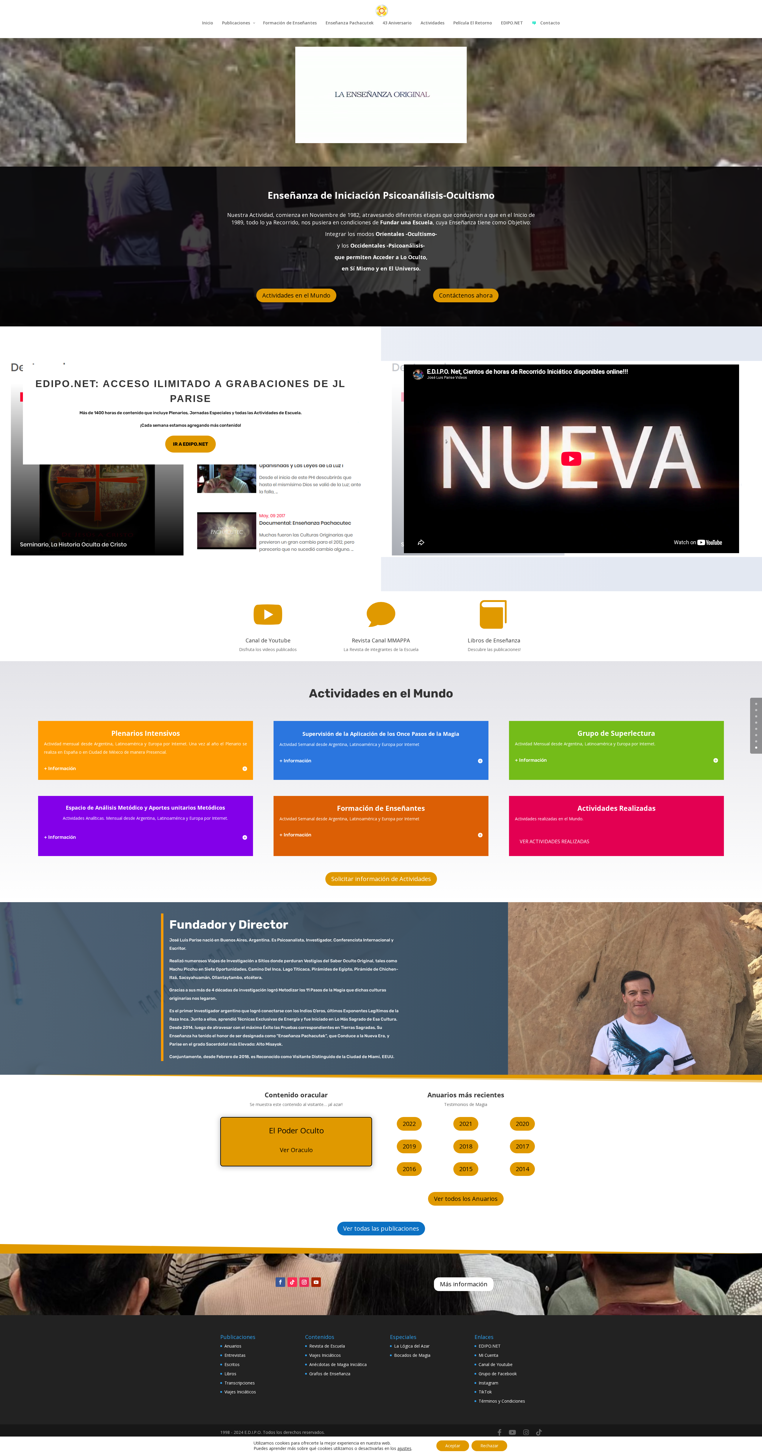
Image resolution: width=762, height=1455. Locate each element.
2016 (409, 1169)
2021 (465, 1124)
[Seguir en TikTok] (292, 1282)
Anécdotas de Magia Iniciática (338, 1364)
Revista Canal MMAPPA (381, 640)
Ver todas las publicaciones (381, 1228)
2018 (465, 1146)
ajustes (404, 1448)
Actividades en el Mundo (296, 295)
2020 (522, 1124)
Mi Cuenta (488, 1355)
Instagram (488, 1383)
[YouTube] (512, 1432)
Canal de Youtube (268, 640)
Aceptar (452, 1445)
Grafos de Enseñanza (329, 1373)
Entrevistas (235, 1355)
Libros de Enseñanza (494, 640)
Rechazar (489, 1445)
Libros (230, 1373)
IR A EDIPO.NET (190, 444)
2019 (409, 1146)
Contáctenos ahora (466, 295)
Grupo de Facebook (498, 1373)
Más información (464, 1284)
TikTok (485, 1392)
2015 (465, 1169)
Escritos (232, 1364)
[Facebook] (499, 1432)
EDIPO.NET (490, 1346)
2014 (522, 1169)
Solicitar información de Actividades (381, 879)
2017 (522, 1146)
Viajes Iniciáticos (240, 1392)
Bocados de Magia (412, 1355)
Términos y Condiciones (502, 1401)
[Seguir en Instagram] (304, 1282)
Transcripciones (239, 1383)
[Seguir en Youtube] (316, 1282)
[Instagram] (526, 1432)
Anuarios (232, 1346)
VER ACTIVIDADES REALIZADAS (554, 841)
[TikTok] (539, 1432)
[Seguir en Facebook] (280, 1282)
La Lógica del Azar (412, 1346)
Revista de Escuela (327, 1346)
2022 (409, 1124)
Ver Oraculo (296, 1150)
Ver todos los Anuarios (466, 1199)
